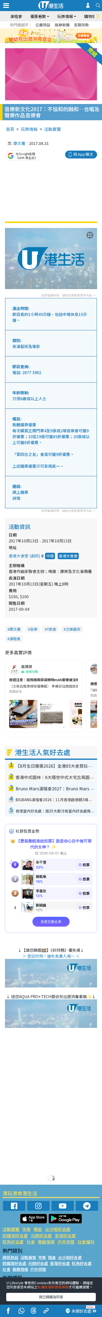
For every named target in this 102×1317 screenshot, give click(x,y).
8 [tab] (44, 36)
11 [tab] (59, 36)
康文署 (19, 143)
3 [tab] (49, 30)
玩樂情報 (29, 129)
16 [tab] (59, 41)
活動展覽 (52, 129)
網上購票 (20, 492)
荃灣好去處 (65, 1235)
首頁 (10, 129)
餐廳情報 (46, 1242)
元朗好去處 (41, 1235)
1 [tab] (39, 30)
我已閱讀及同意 (51, 1296)
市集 (26, 1229)
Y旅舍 (51, 629)
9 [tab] (49, 36)
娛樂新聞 (62, 24)
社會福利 (85, 1242)
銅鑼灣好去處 (15, 1235)
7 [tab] (39, 36)
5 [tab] (59, 30)
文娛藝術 (73, 629)
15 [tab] (54, 41)
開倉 (38, 1229)
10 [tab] (54, 36)
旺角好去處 (13, 1242)
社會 (30, 1242)
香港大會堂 (68, 555)
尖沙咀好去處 (57, 1229)
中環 (50, 555)
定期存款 (81, 24)
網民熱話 (10, 1257)
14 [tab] (49, 41)
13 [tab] (44, 41)
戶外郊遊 (66, 1242)
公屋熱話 (42, 24)
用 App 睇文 (83, 154)
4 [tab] (54, 30)
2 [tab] (44, 30)
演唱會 (16, 16)
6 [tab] (64, 30)
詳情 (16, 498)
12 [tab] (64, 36)
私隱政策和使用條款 (53, 1286)
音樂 (33, 629)
